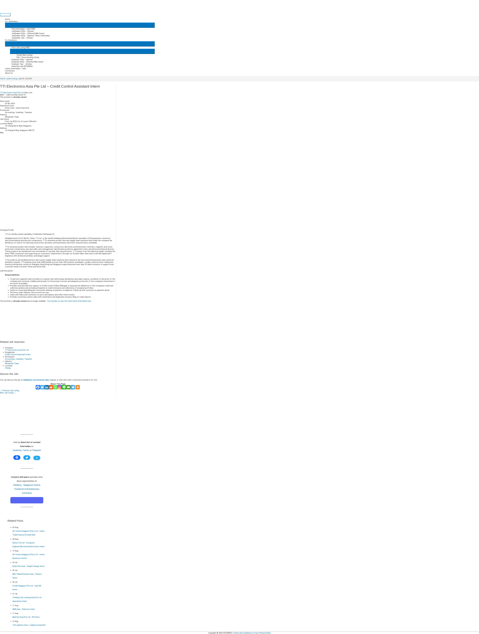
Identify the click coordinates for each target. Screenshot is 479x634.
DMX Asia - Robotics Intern (23, 609)
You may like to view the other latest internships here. (69, 301)
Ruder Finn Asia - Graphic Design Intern (28, 566)
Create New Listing (24, 55)
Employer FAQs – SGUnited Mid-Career (27, 62)
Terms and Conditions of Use (246, 633)
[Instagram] (60, 387)
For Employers (11, 40)
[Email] (68, 387)
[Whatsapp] (55, 387)
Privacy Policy (265, 633)
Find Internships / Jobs (23, 29)
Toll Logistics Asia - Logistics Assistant (29, 625)
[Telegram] (73, 387)
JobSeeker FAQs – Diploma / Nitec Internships (31, 36)
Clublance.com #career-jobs (36, 380)
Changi (8, 368)
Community (10, 71)
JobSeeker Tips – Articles (22, 38)
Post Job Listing (21, 47)
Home (7, 19)
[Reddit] (51, 387)
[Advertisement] (58, 209)
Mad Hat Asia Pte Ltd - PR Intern (26, 617)
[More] (77, 387)
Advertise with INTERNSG (22, 66)
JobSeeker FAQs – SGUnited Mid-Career (28, 33)
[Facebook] (38, 387)
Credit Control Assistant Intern (18, 354)
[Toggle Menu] (80, 25)
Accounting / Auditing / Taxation (18, 359)
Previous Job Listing (9, 390)
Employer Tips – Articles (22, 64)
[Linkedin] (46, 387)
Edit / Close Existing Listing (28, 57)
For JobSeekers (11, 21)
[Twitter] (42, 387)
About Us (9, 73)
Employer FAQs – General (22, 59)
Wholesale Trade (12, 363)
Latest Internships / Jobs (15, 68)
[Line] (64, 387)
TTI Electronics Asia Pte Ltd (11, 92)
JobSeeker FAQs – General (23, 31)
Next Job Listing (8, 393)
